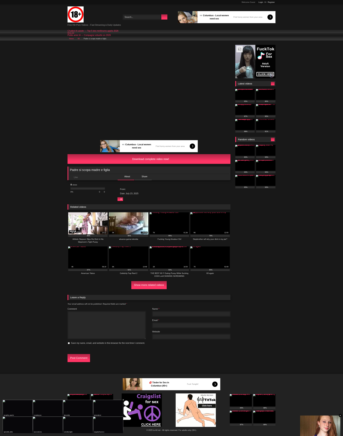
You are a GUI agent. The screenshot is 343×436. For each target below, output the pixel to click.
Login (260, 2)
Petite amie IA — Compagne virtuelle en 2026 (89, 35)
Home (71, 39)
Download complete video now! (150, 159)
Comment (72, 309)
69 (79, 39)
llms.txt (71, 33)
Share (144, 176)
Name (155, 309)
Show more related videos (149, 285)
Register (271, 2)
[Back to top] (335, 428)
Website (156, 332)
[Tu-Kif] (76, 14)
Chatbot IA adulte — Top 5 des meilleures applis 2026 (93, 31)
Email (155, 320)
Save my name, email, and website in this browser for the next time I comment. (108, 343)
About (127, 176)
